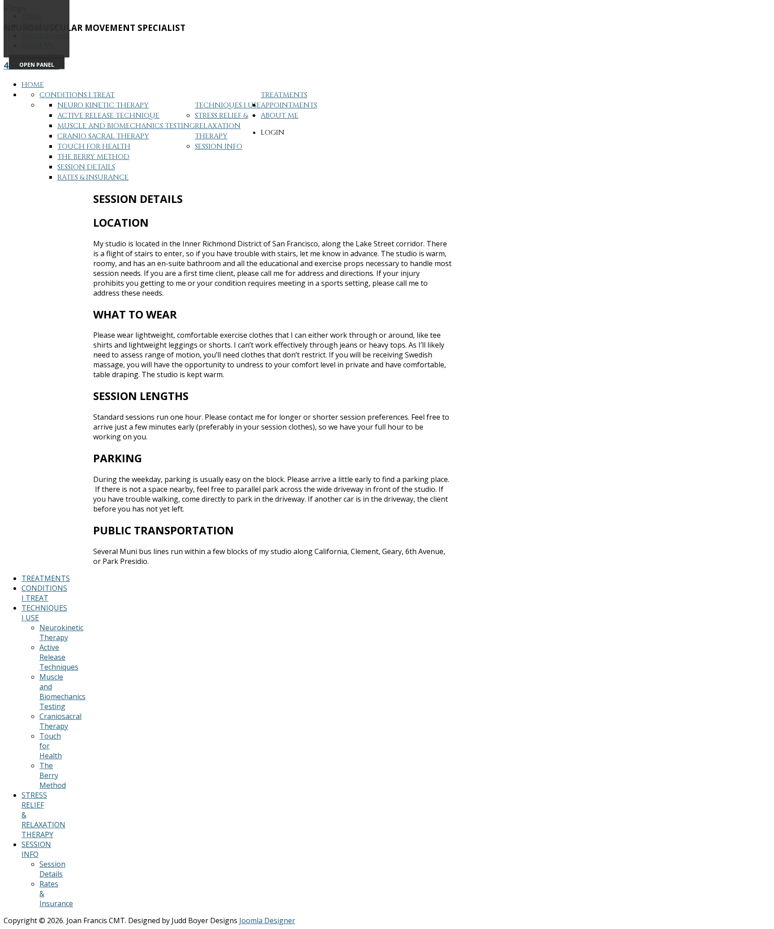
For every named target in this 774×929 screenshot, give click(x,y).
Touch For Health (93, 146)
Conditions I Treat (77, 95)
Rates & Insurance (93, 177)
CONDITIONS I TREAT (44, 593)
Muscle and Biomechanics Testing (126, 126)
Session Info (218, 146)
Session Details (86, 167)
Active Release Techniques (58, 657)
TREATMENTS (46, 578)
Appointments (289, 105)
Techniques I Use (228, 105)
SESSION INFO (36, 849)
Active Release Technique (108, 115)
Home (33, 85)
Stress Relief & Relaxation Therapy (221, 126)
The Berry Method (93, 157)
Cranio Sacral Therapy (103, 136)
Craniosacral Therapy (60, 721)
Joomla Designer (267, 920)
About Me (279, 115)
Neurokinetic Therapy (61, 632)
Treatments (284, 95)
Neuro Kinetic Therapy (103, 105)
